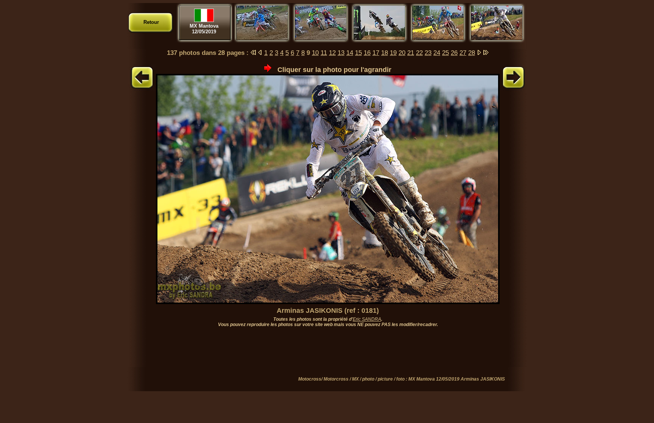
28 (471, 52)
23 (428, 52)
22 (419, 52)
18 (384, 52)
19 (393, 52)
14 (349, 52)
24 (436, 52)
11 (324, 52)
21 (410, 52)
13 (341, 52)
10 (315, 52)
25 (445, 52)
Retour (151, 22)
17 (375, 52)
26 (454, 52)
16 (367, 52)
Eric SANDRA (367, 319)
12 (332, 52)
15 (358, 52)
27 (462, 52)
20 (402, 52)
